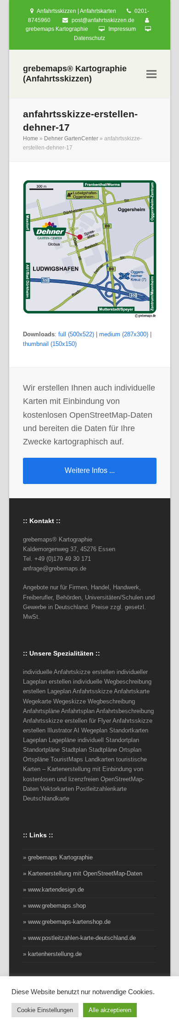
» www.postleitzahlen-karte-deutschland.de (79, 937)
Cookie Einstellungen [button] (45, 1010)
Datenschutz (89, 38)
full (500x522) (76, 334)
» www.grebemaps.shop (54, 905)
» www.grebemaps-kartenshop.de (67, 921)
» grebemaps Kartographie (58, 857)
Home (30, 138)
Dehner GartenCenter (71, 138)
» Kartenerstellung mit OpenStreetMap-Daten (82, 873)
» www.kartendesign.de (53, 889)
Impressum (122, 29)
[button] (151, 74)
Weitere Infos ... (90, 470)
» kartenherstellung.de (52, 953)
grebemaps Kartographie (57, 29)
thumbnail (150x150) (50, 343)
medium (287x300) (123, 334)
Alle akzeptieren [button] (110, 1010)
